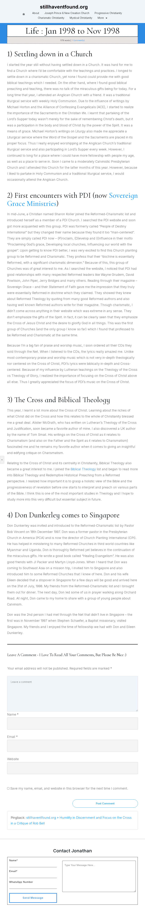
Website (13, 759)
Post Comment (105, 803)
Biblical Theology (83, 469)
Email (12, 737)
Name (13, 714)
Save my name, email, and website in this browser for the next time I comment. (69, 788)
